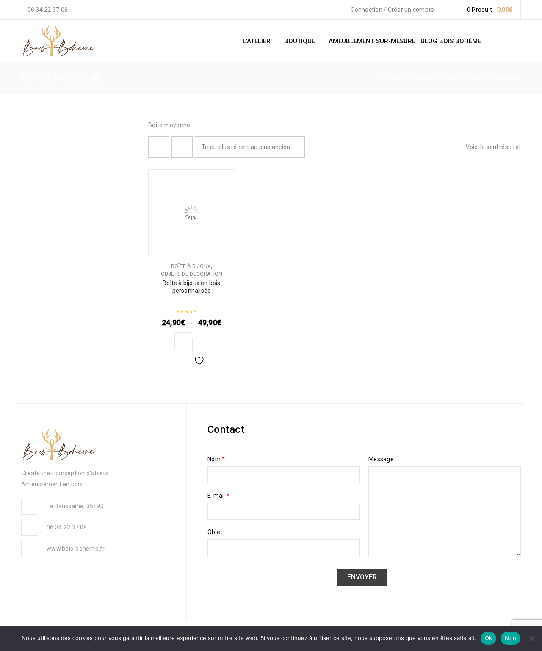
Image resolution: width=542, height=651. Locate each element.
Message (381, 459)
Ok (488, 637)
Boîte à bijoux (191, 266)
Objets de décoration (192, 274)
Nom (216, 459)
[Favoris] (200, 346)
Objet (214, 532)
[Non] (531, 638)
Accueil (390, 77)
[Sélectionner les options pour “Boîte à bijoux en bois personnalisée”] (182, 340)
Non (510, 637)
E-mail (218, 495)
